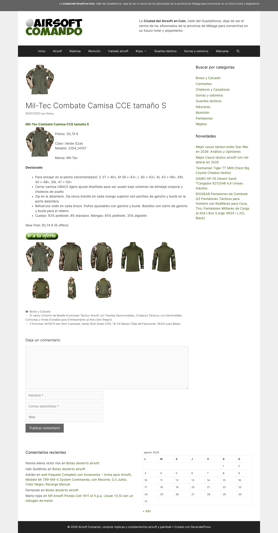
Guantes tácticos (165, 51)
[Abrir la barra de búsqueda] (238, 51)
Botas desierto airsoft (82, 463)
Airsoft (57, 51)
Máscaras (222, 51)
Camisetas (204, 84)
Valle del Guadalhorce (109, 3)
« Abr (147, 511)
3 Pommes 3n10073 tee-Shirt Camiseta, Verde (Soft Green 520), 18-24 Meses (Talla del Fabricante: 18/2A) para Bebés (105, 323)
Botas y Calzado (40, 311)
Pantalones (204, 118)
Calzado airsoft (118, 51)
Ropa (139, 51)
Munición (94, 51)
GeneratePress (201, 527)
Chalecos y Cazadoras (213, 89)
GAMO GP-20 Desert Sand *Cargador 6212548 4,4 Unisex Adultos (219, 183)
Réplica (201, 124)
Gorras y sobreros (196, 51)
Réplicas (75, 51)
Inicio (41, 51)
